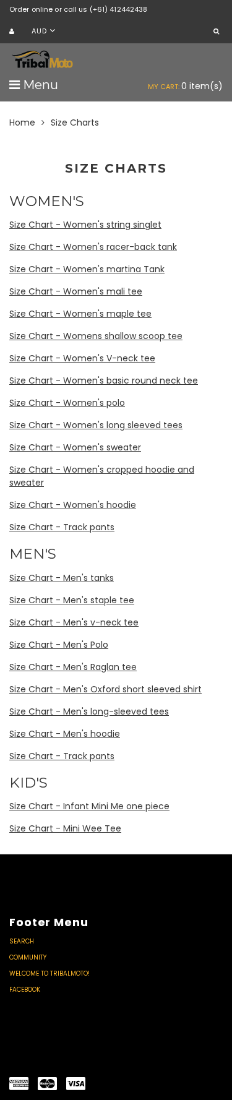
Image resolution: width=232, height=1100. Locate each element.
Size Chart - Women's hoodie (72, 505)
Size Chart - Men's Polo (58, 644)
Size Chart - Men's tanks (61, 578)
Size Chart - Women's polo (67, 403)
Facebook (24, 989)
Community (27, 957)
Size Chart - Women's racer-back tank (93, 247)
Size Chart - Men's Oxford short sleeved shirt (105, 689)
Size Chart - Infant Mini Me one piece (89, 806)
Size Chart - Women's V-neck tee (82, 358)
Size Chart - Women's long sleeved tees (96, 425)
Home (22, 122)
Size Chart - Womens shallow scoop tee (96, 336)
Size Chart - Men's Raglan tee (73, 667)
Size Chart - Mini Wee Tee (65, 828)
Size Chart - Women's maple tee (80, 313)
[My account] (13, 32)
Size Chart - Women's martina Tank (87, 269)
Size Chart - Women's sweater (75, 447)
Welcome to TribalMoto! (49, 973)
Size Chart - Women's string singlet (85, 224)
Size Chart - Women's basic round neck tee (103, 380)
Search (21, 941)
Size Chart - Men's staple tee (71, 600)
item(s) (185, 86)
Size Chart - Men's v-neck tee (74, 622)
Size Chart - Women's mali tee (75, 291)
